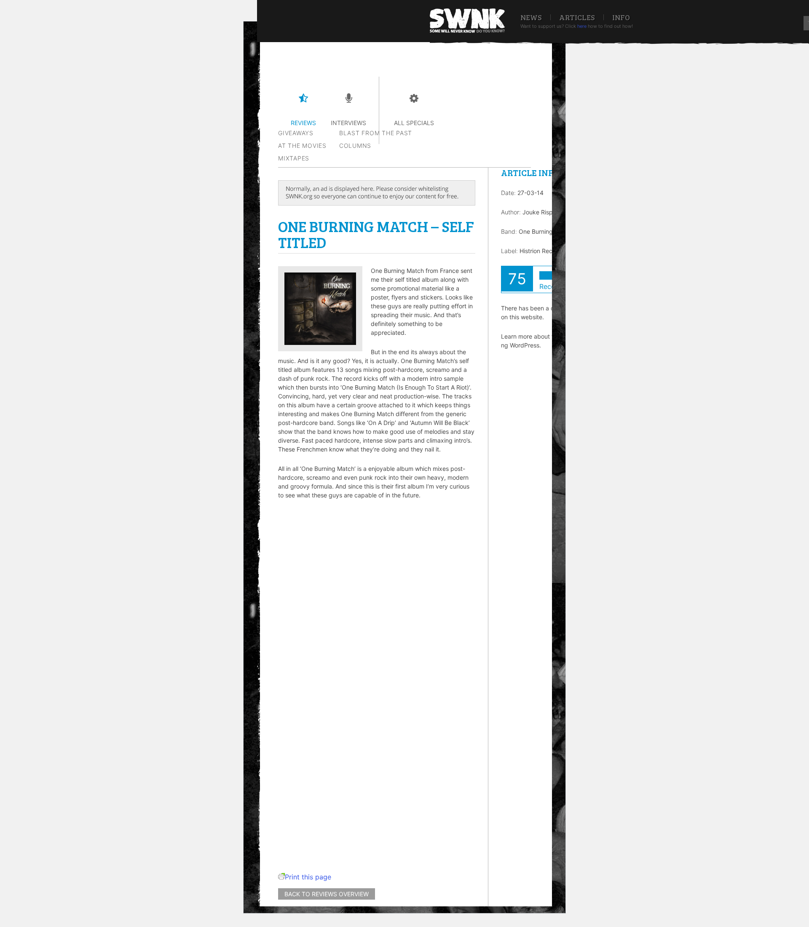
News (531, 17)
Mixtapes (293, 158)
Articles (577, 17)
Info (621, 17)
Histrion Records (542, 250)
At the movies (302, 145)
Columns (355, 145)
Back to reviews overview (326, 894)
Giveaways (295, 132)
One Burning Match (545, 231)
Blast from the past (375, 132)
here (582, 26)
